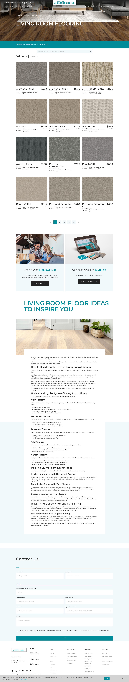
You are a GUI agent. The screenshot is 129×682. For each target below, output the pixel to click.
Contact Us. (45, 44)
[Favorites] (119, 6)
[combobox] (63, 51)
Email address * (69, 597)
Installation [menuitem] (88, 669)
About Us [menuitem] (104, 653)
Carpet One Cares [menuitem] (107, 656)
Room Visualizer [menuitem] (71, 653)
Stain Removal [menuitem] (88, 653)
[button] (116, 6)
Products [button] (9, 6)
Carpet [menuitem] (51, 661)
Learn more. (23, 679)
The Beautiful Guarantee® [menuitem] (88, 662)
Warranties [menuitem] (87, 666)
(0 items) (122, 6)
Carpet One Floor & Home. (23, 674)
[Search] (90, 51)
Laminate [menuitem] (52, 664)
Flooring (27, 15)
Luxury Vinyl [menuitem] (53, 656)
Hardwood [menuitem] (52, 659)
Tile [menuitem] (51, 667)
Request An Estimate (107, 6)
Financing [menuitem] (52, 672)
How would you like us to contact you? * (26, 588)
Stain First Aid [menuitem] (88, 656)
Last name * (68, 572)
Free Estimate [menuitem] (53, 670)
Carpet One (19, 15)
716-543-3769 (28, 2)
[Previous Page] (50, 222)
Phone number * (20, 597)
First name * (19, 572)
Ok (107, 678)
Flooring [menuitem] (52, 653)
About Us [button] (29, 6)
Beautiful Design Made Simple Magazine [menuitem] (73, 659)
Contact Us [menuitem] (105, 659)
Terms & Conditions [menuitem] (107, 661)
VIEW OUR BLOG (38, 283)
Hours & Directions (91, 6)
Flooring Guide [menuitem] (88, 659)
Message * (19, 616)
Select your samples (87, 281)
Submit (64, 638)
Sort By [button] (33, 56)
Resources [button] (19, 6)
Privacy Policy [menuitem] (106, 664)
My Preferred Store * (70, 607)
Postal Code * (19, 607)
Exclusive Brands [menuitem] (89, 671)
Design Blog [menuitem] (70, 663)
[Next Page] (78, 222)
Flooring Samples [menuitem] (72, 656)
